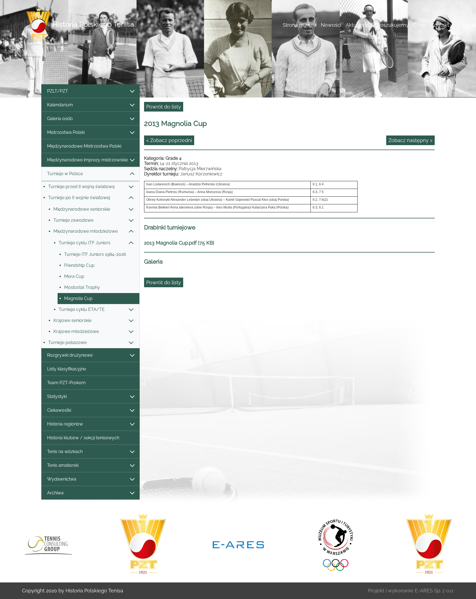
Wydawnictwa (61, 479)
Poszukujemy (393, 25)
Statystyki (57, 396)
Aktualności (359, 25)
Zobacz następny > (410, 140)
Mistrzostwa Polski (66, 132)
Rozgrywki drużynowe (70, 355)
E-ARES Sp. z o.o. (434, 590)
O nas (420, 25)
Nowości (331, 25)
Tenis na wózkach (65, 451)
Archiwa (55, 492)
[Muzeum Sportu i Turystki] (333, 544)
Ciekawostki (59, 410)
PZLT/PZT (57, 91)
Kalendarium (60, 104)
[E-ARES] (238, 544)
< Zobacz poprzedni (169, 140)
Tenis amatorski (63, 465)
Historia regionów (65, 424)
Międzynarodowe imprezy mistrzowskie (87, 159)
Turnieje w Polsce (65, 173)
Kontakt (440, 25)
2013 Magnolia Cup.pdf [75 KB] (179, 243)
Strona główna (300, 25)
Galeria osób (60, 118)
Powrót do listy (163, 107)
